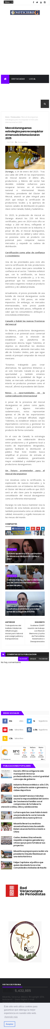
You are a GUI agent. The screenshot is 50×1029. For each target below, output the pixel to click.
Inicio (7, 117)
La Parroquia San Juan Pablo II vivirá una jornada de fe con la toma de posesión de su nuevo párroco (30, 815)
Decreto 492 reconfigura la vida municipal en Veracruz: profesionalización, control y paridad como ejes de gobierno (31, 775)
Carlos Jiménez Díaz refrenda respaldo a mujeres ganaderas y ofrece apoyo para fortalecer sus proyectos (29, 841)
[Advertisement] (25, 48)
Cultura (27, 95)
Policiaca (22, 87)
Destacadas (18, 79)
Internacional (11, 95)
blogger (23, 659)
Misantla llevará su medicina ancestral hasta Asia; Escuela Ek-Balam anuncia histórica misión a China (29, 827)
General (7, 103)
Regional (8, 87)
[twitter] (37, 2)
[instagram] (44, 2)
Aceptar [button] (9, 1024)
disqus (33, 659)
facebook (43, 659)
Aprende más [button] (11, 1017)
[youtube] (40, 2)
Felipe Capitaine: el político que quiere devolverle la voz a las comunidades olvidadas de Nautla (29, 865)
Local (32, 79)
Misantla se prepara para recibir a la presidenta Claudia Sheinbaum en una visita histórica (30, 854)
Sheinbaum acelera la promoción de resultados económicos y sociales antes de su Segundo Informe (24, 609)
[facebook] (33, 2)
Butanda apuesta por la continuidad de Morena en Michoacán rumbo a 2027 (24, 556)
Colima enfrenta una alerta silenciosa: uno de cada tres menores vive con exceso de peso (25, 582)
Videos (19, 103)
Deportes (41, 95)
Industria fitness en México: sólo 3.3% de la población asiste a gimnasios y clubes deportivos (31, 787)
